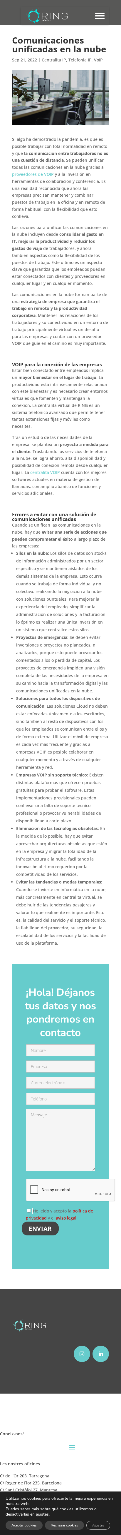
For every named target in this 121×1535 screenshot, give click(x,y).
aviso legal (66, 1218)
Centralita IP (54, 60)
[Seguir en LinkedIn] (101, 1354)
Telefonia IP (80, 60)
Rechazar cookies (64, 1525)
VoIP (98, 60)
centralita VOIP (45, 472)
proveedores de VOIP (33, 174)
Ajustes (98, 1525)
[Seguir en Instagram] (82, 1354)
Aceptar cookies (24, 1525)
